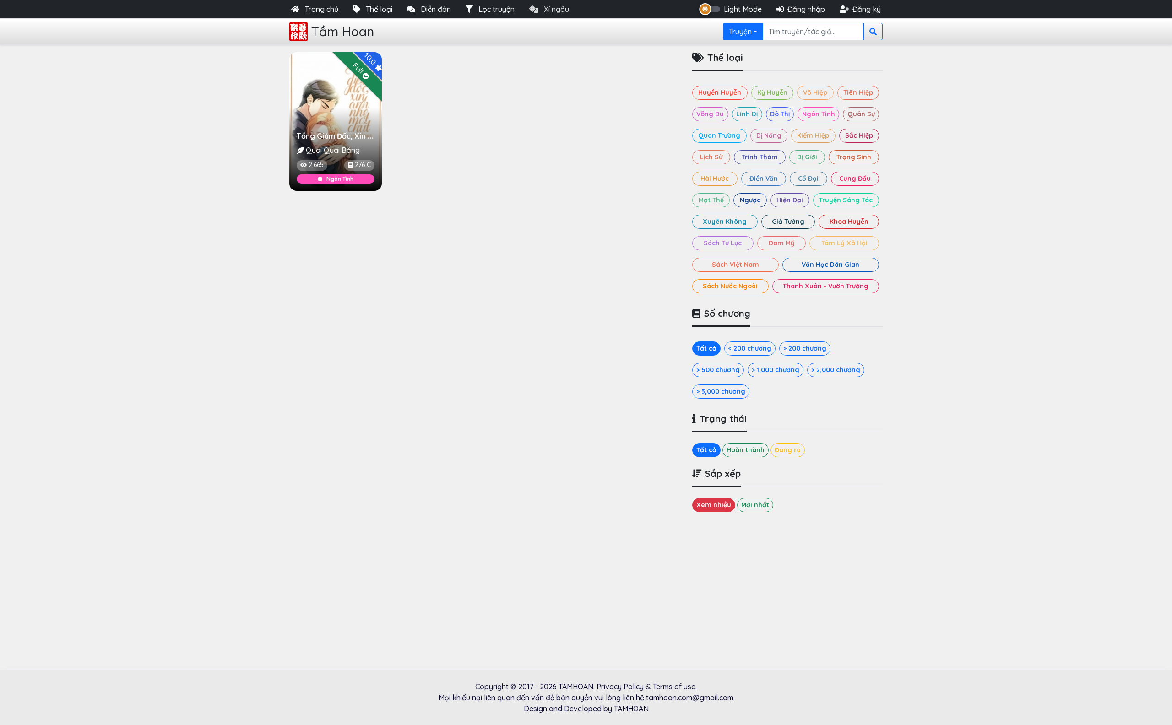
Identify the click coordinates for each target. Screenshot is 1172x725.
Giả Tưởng (788, 221)
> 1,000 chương (775, 370)
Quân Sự (861, 114)
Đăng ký (866, 9)
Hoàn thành (746, 450)
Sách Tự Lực (723, 243)
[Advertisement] (485, 266)
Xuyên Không (725, 221)
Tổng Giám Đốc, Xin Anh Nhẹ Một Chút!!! (365, 136)
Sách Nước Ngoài (730, 286)
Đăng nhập (806, 9)
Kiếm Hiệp (813, 135)
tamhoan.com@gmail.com (689, 697)
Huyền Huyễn (719, 92)
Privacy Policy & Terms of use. (647, 686)
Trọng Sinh (853, 157)
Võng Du (710, 114)
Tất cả (706, 348)
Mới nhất (755, 505)
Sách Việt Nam (735, 264)
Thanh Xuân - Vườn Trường (825, 286)
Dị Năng (768, 135)
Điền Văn (763, 178)
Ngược (750, 200)
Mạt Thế (711, 200)
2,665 (316, 165)
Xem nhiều (713, 505)
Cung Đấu (855, 178)
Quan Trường (719, 135)
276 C (363, 165)
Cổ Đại (808, 178)
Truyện (740, 31)
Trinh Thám (760, 157)
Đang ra (788, 450)
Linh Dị (747, 114)
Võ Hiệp (815, 92)
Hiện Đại (789, 200)
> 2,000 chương (835, 370)
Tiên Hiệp (858, 92)
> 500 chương (718, 370)
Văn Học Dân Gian (830, 264)
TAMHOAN (576, 686)
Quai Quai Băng (333, 150)
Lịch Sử (711, 157)
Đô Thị (780, 114)
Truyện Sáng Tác (846, 200)
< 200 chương (749, 348)
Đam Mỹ (781, 243)
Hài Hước (714, 178)
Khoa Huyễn (849, 221)
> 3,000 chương (720, 391)
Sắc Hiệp (859, 135)
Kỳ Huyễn (772, 92)
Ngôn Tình (339, 178)
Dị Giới (807, 157)
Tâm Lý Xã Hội (844, 243)
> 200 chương (804, 348)
